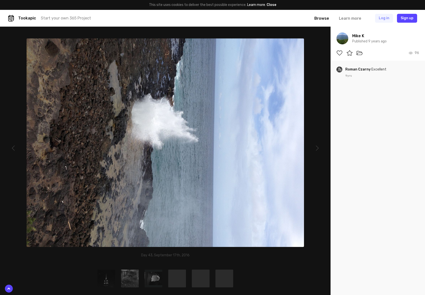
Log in (384, 18)
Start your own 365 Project (66, 18)
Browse (321, 18)
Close (271, 5)
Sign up (407, 18)
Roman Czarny (358, 69)
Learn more (256, 5)
